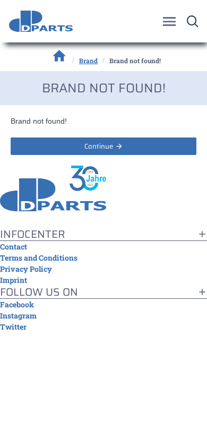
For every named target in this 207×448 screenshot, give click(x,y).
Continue (98, 146)
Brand (88, 60)
